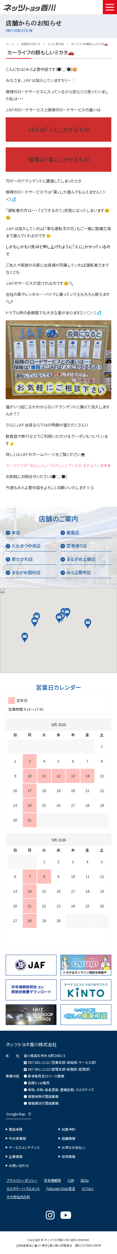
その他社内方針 (18, 1196)
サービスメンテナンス (24, 1147)
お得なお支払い (73, 1147)
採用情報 (68, 1156)
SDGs (84, 1180)
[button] (59, 618)
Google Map (16, 1114)
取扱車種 (15, 1129)
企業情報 (15, 1156)
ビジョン (88, 1188)
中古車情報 (17, 1138)
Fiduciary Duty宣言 (60, 1188)
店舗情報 (68, 1138)
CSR (71, 1180)
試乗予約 (68, 1129)
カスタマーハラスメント (23, 1188)
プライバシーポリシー (22, 1180)
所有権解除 (52, 1180)
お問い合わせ (19, 1165)
